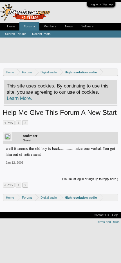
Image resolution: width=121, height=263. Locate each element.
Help (115, 215)
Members (50, 26)
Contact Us (101, 215)
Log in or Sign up (101, 4)
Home (11, 26)
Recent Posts (41, 34)
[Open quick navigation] (114, 72)
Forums (29, 26)
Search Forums (15, 34)
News (69, 26)
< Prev (8, 122)
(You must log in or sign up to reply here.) (90, 179)
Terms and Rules (108, 221)
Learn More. (19, 98)
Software (87, 26)
